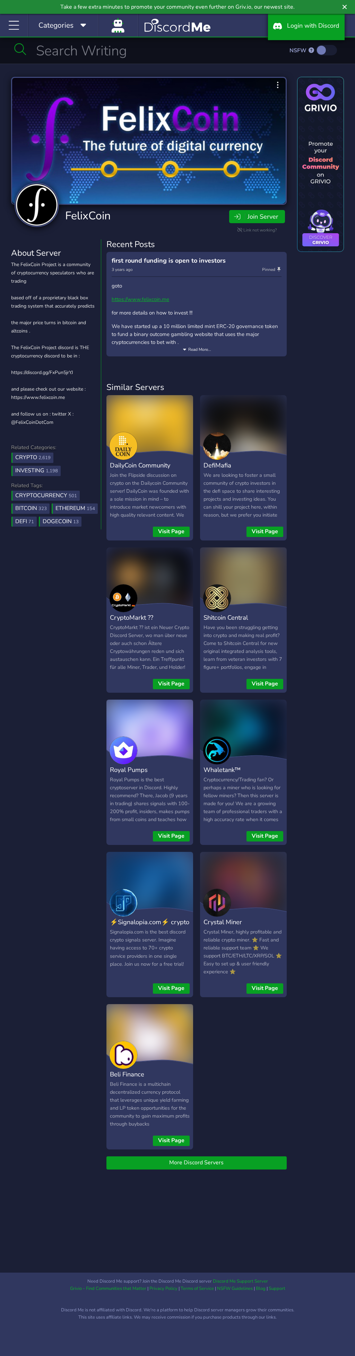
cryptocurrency (46, 495)
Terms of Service (197, 1288)
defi (24, 521)
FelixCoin (88, 215)
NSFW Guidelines (235, 1288)
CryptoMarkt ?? (131, 617)
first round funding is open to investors (169, 260)
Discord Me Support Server (240, 1281)
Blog (261, 1288)
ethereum (75, 508)
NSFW (298, 50)
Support (277, 1288)
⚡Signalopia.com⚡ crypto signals (149, 927)
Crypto (33, 457)
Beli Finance (127, 1074)
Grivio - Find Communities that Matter (108, 1288)
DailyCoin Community (140, 465)
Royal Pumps (129, 769)
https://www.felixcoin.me (140, 299)
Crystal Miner (223, 922)
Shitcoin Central (226, 617)
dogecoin (61, 521)
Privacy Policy (163, 1288)
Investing (36, 470)
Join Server (263, 216)
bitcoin (31, 508)
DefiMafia (217, 465)
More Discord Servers (196, 1162)
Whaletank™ (222, 769)
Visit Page (171, 531)
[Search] (20, 49)
